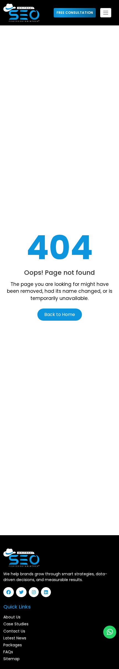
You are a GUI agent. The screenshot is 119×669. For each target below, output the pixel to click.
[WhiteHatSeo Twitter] (22, 592)
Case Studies (16, 624)
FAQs (8, 652)
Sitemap (11, 659)
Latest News (14, 638)
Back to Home (59, 314)
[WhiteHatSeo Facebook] (9, 592)
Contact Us (14, 631)
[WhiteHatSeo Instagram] (35, 592)
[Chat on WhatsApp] (110, 632)
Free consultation (74, 12)
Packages (12, 645)
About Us (11, 617)
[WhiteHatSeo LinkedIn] (47, 592)
